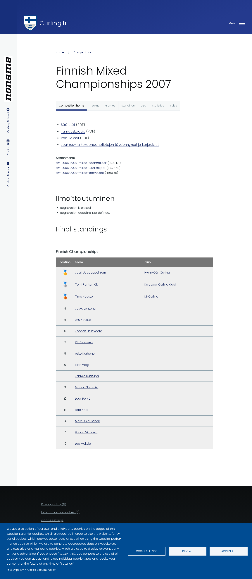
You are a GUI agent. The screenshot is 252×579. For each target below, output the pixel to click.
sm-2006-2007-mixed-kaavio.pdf (80, 173)
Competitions (82, 52)
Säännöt (68, 124)
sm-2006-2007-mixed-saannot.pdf (81, 163)
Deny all (187, 551)
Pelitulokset (70, 138)
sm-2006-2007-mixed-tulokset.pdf (81, 168)
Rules (173, 105)
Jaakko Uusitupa (87, 376)
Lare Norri (81, 410)
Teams (94, 105)
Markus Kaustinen (87, 421)
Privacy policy (15, 570)
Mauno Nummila (86, 387)
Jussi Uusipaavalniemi (90, 272)
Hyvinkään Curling (157, 272)
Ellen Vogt (82, 365)
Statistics (158, 105)
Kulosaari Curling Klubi (160, 284)
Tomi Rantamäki (86, 284)
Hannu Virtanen (86, 432)
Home (60, 52)
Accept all (228, 551)
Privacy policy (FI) (53, 504)
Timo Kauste (84, 296)
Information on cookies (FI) (60, 512)
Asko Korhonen (85, 353)
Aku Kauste (83, 320)
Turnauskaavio (73, 131)
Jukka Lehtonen (86, 308)
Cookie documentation (41, 570)
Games (110, 105)
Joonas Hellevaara (88, 331)
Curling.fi (52, 23)
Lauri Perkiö (83, 398)
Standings (128, 105)
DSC (143, 105)
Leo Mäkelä (83, 443)
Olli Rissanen (84, 342)
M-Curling (151, 296)
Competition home (71, 105)
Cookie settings (146, 551)
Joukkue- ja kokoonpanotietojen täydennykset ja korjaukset (110, 144)
